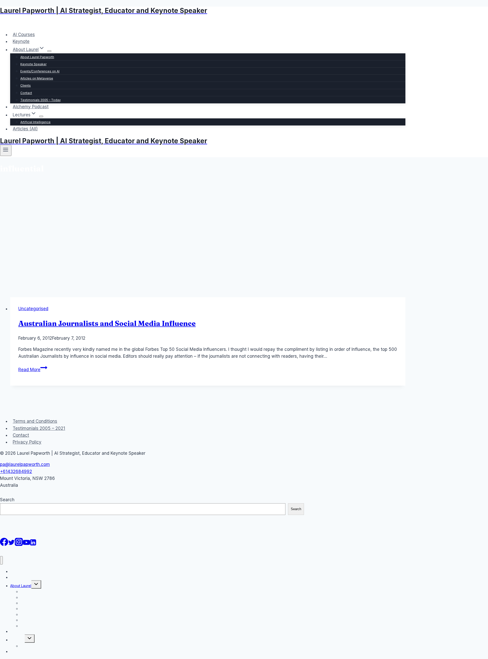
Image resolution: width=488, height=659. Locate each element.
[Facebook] (4, 544)
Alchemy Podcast (31, 106)
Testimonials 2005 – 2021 (39, 428)
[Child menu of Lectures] (41, 116)
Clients (25, 85)
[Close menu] (1, 560)
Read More (32, 369)
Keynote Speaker (33, 64)
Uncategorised (33, 308)
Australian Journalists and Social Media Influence (107, 323)
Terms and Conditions (35, 421)
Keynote (21, 41)
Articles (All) (25, 128)
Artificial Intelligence (35, 122)
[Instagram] (19, 544)
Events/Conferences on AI (39, 71)
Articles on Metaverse (36, 78)
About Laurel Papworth (37, 57)
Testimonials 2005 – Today (40, 100)
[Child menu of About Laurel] (49, 51)
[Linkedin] (33, 544)
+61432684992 (16, 471)
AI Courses (24, 34)
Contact (26, 93)
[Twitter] (11, 544)
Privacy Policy (27, 442)
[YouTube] (26, 544)
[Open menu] (5, 150)
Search (7, 499)
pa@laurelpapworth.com (25, 464)
